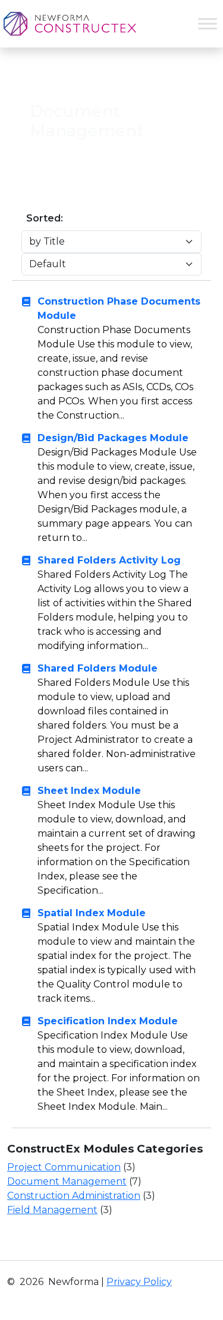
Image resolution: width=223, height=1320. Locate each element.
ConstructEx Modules (130, 75)
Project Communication (64, 1167)
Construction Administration (73, 1195)
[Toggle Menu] (207, 23)
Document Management (67, 1181)
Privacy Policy (139, 1281)
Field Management (52, 1209)
